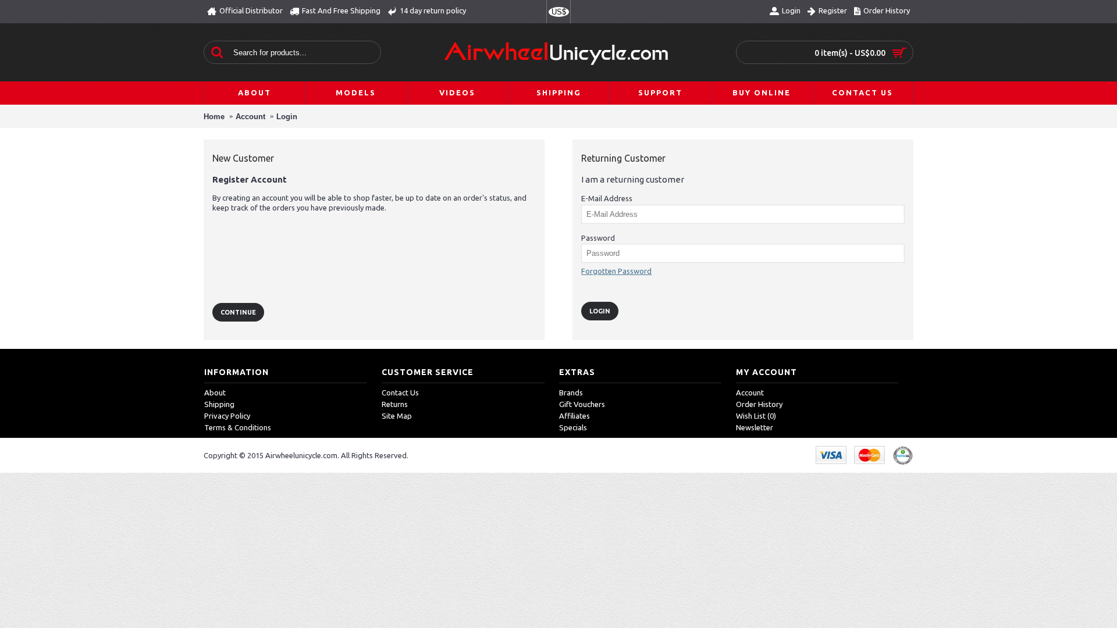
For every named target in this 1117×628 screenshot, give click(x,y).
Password (598, 238)
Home (214, 116)
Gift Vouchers (582, 404)
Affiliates (574, 416)
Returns (395, 404)
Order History (759, 404)
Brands (571, 392)
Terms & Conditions (237, 427)
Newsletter (754, 427)
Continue (238, 312)
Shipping (219, 404)
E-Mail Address (606, 198)
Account (250, 116)
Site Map (397, 416)
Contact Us (400, 392)
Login (286, 116)
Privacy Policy (227, 416)
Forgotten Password (616, 271)
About (215, 392)
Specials (573, 427)
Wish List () (756, 416)
